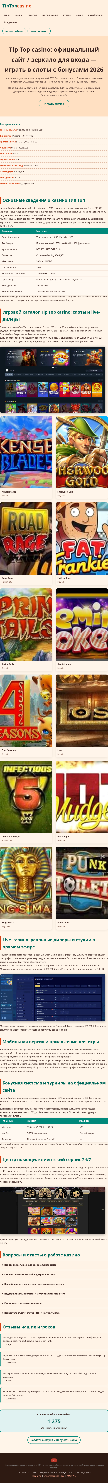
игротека (32, 15)
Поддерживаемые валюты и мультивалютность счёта (34, 1293)
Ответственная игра (54, 1475)
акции (79, 15)
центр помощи (50, 15)
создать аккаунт (39, 31)
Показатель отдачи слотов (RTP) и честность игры (32, 1312)
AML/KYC (71, 1475)
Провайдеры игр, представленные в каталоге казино (34, 1284)
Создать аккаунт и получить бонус (54, 1440)
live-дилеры (10, 22)
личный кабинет (14, 31)
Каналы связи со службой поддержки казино (29, 1274)
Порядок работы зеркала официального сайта (30, 1264)
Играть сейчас (54, 104)
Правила (36, 1475)
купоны (67, 15)
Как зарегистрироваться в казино (23, 1303)
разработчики (95, 15)
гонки (7, 15)
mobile (18, 15)
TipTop (16, 5)
